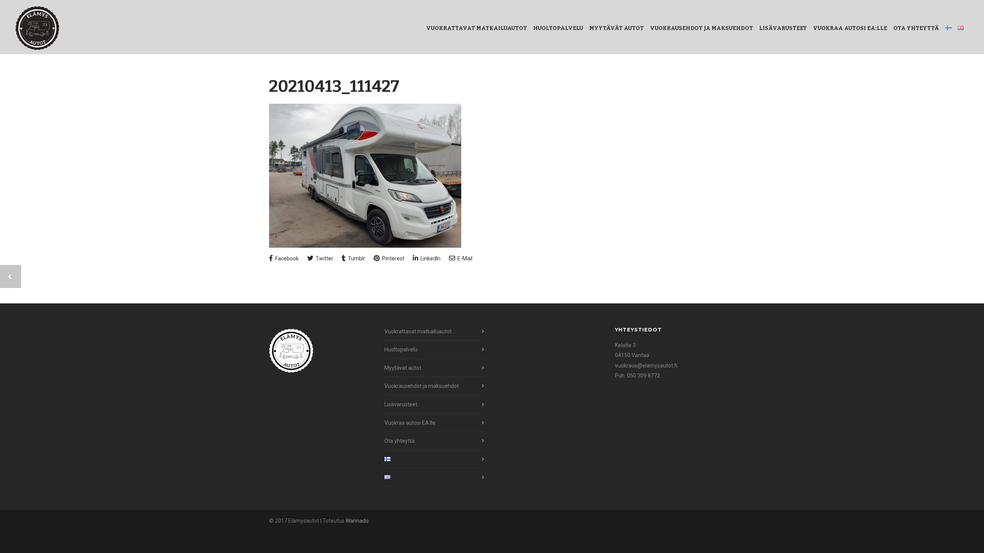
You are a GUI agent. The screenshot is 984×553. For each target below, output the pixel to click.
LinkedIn (429, 258)
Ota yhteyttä (916, 28)
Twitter (323, 258)
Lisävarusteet (783, 28)
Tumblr (356, 258)
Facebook (286, 258)
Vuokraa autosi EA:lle (850, 28)
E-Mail (464, 258)
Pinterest (392, 258)
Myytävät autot (616, 28)
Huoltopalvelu (558, 28)
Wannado (357, 521)
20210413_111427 (334, 86)
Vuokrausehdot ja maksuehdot (701, 28)
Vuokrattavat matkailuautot (476, 28)
